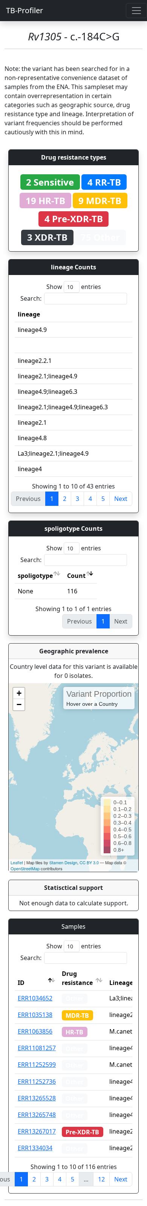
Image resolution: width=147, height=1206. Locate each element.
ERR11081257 (37, 1048)
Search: (30, 298)
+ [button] (19, 693)
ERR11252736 (37, 1081)
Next (120, 499)
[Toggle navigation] (136, 10)
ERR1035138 (35, 1015)
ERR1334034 (35, 1148)
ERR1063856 (35, 1031)
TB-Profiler (24, 10)
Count (76, 576)
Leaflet (17, 862)
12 (101, 1179)
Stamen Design (63, 862)
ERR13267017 (37, 1131)
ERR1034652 (35, 998)
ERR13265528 (37, 1098)
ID (21, 983)
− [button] (19, 704)
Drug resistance (77, 978)
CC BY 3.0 (89, 862)
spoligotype (35, 576)
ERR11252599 (37, 1064)
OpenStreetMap (25, 868)
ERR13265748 (37, 1115)
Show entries (73, 287)
